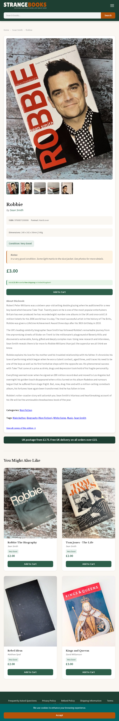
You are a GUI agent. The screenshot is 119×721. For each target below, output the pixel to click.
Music (70, 418)
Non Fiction (26, 410)
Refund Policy (68, 700)
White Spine (59, 418)
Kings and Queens (77, 650)
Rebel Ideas (15, 650)
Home (6, 30)
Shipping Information (90, 700)
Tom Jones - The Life (79, 542)
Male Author (19, 418)
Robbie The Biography (22, 542)
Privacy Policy (49, 700)
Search (108, 15)
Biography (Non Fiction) (39, 418)
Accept (59, 715)
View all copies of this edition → (21, 428)
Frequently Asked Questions (22, 700)
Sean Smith (17, 30)
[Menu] (112, 5)
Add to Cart (59, 292)
